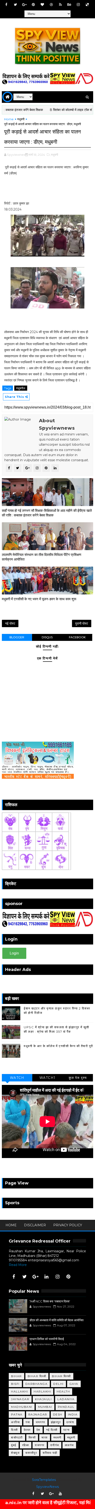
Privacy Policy (67, 1225)
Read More (18, 1265)
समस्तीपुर (31, 1452)
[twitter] (15, 4)
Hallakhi (19, 1391)
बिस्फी (32, 1437)
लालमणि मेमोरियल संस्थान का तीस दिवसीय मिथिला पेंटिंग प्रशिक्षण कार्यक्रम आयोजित (41, 556)
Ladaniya (65, 1399)
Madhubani (21, 1406)
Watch (17, 1078)
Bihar (16, 1376)
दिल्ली (14, 1429)
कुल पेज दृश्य (78, 1078)
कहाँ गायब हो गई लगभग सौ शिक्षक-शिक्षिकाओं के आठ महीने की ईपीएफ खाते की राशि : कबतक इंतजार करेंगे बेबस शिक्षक (47, 512)
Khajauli (43, 1399)
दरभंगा (70, 1422)
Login (14, 953)
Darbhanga (36, 1384)
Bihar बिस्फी (61, 1376)
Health (63, 1391)
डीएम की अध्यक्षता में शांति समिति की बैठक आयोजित (56, 1320)
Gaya (73, 1384)
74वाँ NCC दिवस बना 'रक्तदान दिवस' (50, 1301)
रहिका (25, 1445)
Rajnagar (37, 1414)
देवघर (27, 1429)
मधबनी (57, 1437)
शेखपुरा (15, 1452)
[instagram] (78, 4)
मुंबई (13, 1445)
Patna (17, 1414)
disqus (47, 637)
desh (57, 1414)
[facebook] (6, 4)
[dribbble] (51, 4)
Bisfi (15, 1384)
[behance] (69, 4)
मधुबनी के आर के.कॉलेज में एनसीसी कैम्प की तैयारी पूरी (58, 1046)
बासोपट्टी (17, 1437)
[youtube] (60, 1493)
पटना (66, 1429)
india (73, 1414)
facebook (77, 637)
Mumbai (45, 1406)
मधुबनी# (20, 388)
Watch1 (47, 1078)
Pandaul (66, 1406)
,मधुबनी (54, 154)
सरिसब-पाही (50, 1452)
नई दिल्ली (52, 1429)
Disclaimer (35, 1225)
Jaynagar (20, 1399)
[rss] (60, 4)
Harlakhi (42, 1391)
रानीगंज (54, 1445)
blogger (16, 637)
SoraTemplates (44, 1480)
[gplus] (24, 4)
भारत (45, 1437)
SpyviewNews (47, 1487)
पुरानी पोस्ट (81, 623)
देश (38, 1429)
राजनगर (40, 1445)
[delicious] (87, 4)
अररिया (15, 1422)
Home (9, 119)
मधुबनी (20, 119)
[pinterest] (33, 4)
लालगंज (69, 1445)
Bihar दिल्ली (37, 1376)
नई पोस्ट (10, 623)
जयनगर (40, 1422)
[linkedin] (46, 1277)
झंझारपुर (56, 1422)
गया (28, 1422)
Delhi (58, 1384)
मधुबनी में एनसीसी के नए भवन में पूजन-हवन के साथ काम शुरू (39, 599)
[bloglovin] (42, 4)
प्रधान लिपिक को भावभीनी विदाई (47, 1339)
